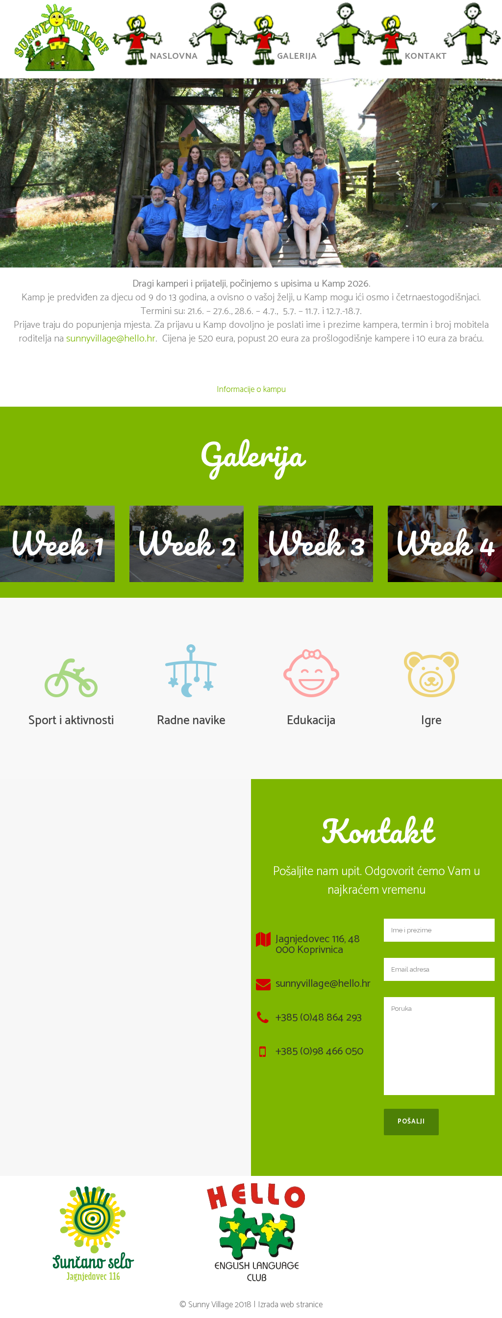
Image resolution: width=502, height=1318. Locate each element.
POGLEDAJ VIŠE (57, 544)
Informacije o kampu (251, 389)
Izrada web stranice (290, 1305)
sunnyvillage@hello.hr (110, 339)
